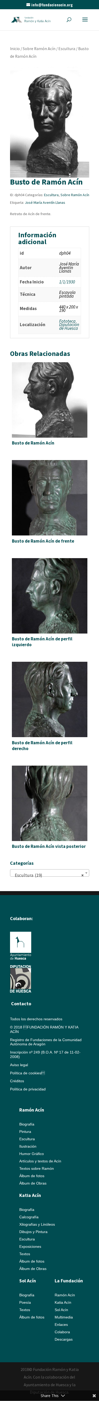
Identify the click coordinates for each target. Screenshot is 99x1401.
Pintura (25, 1131)
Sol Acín (61, 1310)
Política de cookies (27, 1073)
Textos (24, 1254)
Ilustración (27, 1146)
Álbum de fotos (31, 1176)
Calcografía (29, 1217)
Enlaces (61, 1324)
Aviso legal (19, 1065)
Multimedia (64, 1317)
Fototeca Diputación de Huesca (69, 324)
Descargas (64, 1339)
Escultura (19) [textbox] (48, 875)
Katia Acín (30, 1195)
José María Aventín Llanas (45, 202)
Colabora (62, 1332)
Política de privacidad (28, 1089)
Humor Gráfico (31, 1154)
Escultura (66, 48)
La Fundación (69, 1281)
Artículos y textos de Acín (40, 1161)
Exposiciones (30, 1246)
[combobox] (49, 873)
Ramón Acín (65, 1295)
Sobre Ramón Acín (39, 48)
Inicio (15, 48)
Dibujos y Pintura (33, 1232)
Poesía (25, 1302)
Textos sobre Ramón (36, 1168)
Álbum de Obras (32, 1183)
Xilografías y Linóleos (37, 1224)
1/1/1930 (67, 282)
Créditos (17, 1081)
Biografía (26, 1124)
